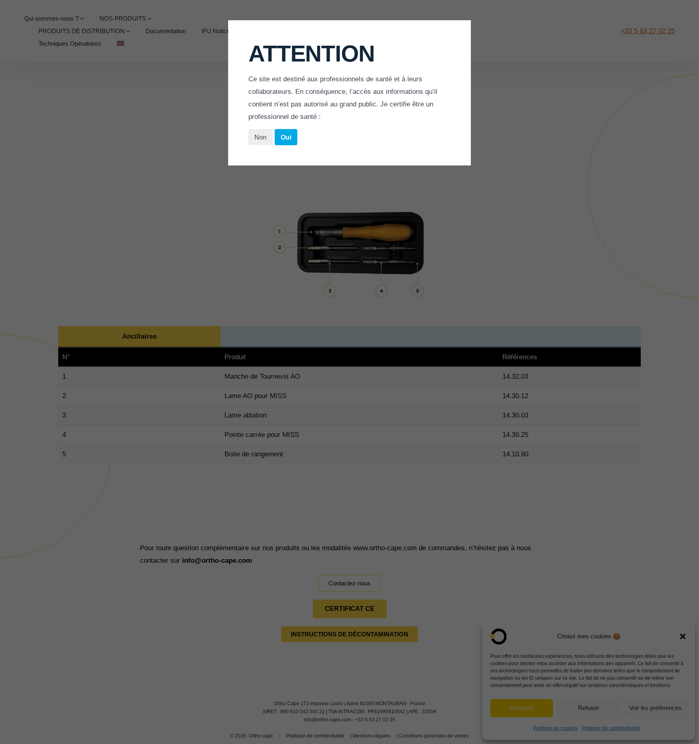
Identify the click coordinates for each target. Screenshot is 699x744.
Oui (286, 137)
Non (260, 137)
